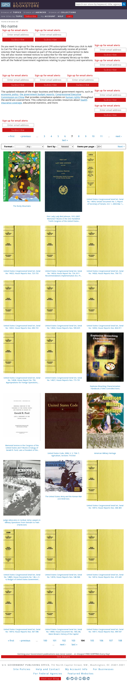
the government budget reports (37, 94)
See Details (63, 656)
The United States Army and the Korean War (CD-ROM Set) (63, 497)
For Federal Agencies (47, 673)
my (48, 16)
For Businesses (103, 669)
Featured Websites (81, 673)
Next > (121, 146)
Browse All (11, 12)
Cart (69, 16)
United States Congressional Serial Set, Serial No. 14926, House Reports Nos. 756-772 (105, 272)
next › (119, 136)
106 (101, 640)
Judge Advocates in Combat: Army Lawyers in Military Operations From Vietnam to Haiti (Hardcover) (21, 522)
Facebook (67, 678)
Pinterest (84, 678)
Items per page (86, 146)
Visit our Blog (50, 678)
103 (73, 640)
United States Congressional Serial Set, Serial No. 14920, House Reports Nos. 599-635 (63, 326)
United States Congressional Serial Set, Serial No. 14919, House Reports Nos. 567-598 (22, 630)
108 (120, 640)
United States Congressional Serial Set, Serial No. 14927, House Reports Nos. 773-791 (63, 379)
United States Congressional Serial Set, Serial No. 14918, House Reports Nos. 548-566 (63, 576)
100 (45, 640)
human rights (73, 97)
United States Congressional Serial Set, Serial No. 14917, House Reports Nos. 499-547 (105, 630)
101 (54, 640)
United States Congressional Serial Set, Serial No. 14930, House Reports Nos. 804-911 (105, 326)
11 (101, 136)
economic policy (9, 94)
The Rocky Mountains (22, 206)
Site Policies (22, 669)
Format (8, 146)
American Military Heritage (105, 453)
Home (4, 21)
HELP (61, 16)
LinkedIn (88, 678)
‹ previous (25, 136)
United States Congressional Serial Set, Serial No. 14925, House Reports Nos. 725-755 (22, 272)
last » (65, 140)
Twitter (72, 678)
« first (11, 136)
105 (92, 640)
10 (93, 136)
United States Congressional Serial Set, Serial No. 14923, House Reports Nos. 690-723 (22, 326)
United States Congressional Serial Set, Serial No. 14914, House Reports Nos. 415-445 (105, 576)
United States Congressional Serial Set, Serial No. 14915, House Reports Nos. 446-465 (105, 506)
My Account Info (76, 669)
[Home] (21, 6)
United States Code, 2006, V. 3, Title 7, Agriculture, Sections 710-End (63, 454)
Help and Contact (48, 669)
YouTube (80, 678)
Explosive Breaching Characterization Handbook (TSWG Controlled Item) (105, 387)
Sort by (51, 146)
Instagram (76, 678)
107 (111, 640)
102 (64, 640)
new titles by (18, 16)
